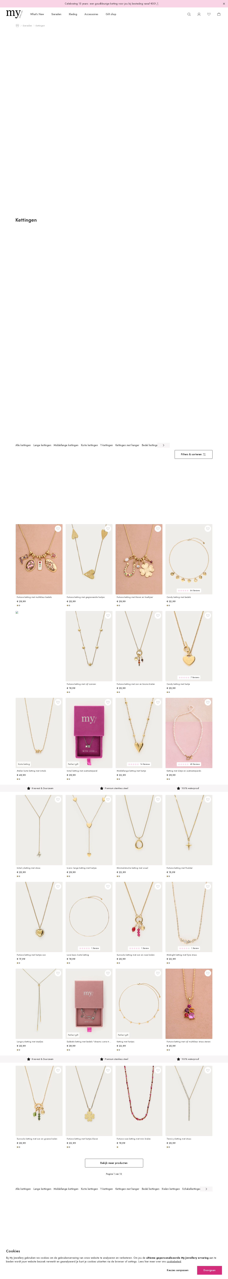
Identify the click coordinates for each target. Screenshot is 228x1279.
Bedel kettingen (150, 445)
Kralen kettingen (171, 1189)
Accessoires (91, 14)
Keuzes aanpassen (177, 1270)
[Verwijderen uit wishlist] (58, 528)
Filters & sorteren (191, 454)
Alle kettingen (23, 445)
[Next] (163, 445)
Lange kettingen (42, 445)
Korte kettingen (89, 445)
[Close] (224, 3)
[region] (93, 445)
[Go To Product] (39, 559)
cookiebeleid (174, 1261)
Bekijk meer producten (113, 1163)
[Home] (17, 25)
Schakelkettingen (191, 1189)
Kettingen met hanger (127, 445)
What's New (37, 14)
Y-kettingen (106, 445)
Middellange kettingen (66, 445)
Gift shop (111, 14)
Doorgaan (209, 1270)
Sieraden (56, 14)
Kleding (73, 14)
